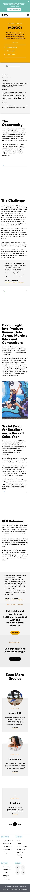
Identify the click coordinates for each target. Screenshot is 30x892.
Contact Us (5, 872)
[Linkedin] (23, 867)
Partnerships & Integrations (6, 876)
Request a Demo (7, 869)
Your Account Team (22, 846)
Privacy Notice (13, 889)
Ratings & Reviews (12, 47)
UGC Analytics (11, 51)
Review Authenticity (23, 889)
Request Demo (15, 658)
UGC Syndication (7, 846)
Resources (19, 855)
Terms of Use (5, 889)
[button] (27, 15)
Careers (19, 843)
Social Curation (11, 54)
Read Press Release (14, 9)
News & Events (20, 857)
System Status (6, 879)
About (18, 840)
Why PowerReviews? (8, 840)
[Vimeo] (23, 872)
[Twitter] (17, 867)
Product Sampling (7, 853)
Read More (15, 727)
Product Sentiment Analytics (7, 850)
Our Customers (21, 849)
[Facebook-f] (17, 872)
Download (15, 632)
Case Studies (20, 852)
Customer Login (7, 866)
